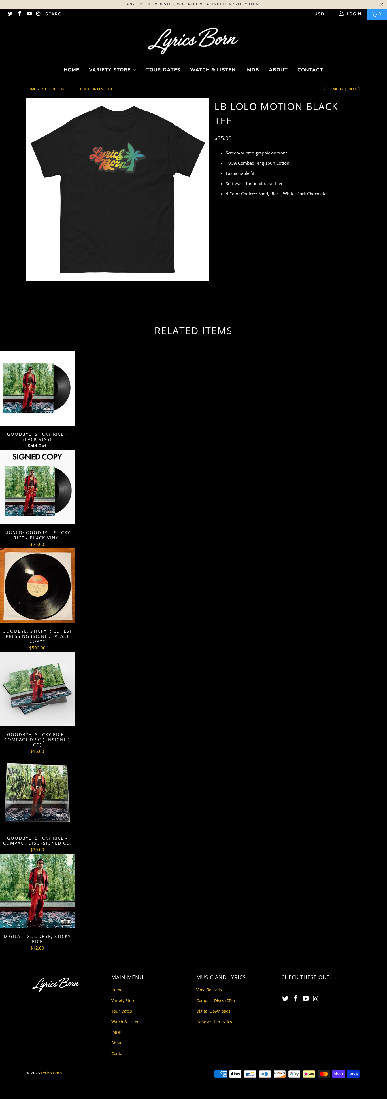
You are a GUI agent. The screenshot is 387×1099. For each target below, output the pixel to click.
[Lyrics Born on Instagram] (38, 14)
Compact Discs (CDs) (215, 1000)
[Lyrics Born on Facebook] (19, 14)
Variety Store (110, 70)
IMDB (252, 70)
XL (285, 228)
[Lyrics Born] (193, 41)
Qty (218, 244)
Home (71, 70)
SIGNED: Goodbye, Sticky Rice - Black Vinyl (37, 487)
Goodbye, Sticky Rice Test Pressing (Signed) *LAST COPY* (37, 585)
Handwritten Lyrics (214, 1021)
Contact (310, 70)
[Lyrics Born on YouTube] (29, 14)
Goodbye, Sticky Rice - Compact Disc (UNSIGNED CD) (37, 689)
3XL (314, 228)
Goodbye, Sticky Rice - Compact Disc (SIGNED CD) (37, 792)
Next (353, 89)
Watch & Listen (213, 70)
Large (268, 228)
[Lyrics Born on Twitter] (10, 14)
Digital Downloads (213, 1011)
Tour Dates (163, 70)
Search (55, 14)
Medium (246, 228)
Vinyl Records (209, 989)
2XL (299, 228)
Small (223, 228)
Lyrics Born (51, 1072)
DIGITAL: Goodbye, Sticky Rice (37, 891)
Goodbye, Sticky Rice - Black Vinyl (37, 388)
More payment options (318, 285)
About (278, 70)
